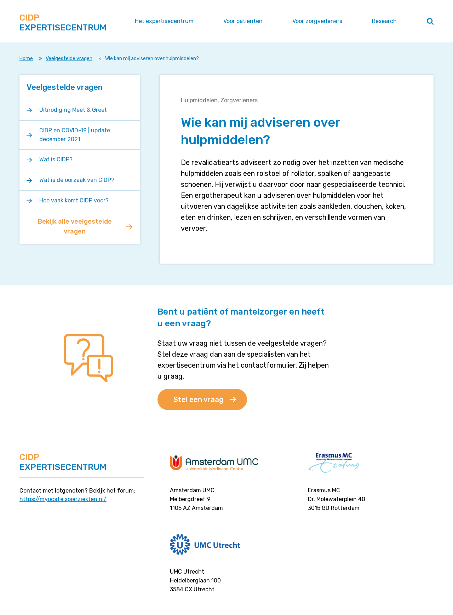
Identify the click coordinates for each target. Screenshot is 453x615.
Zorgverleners (239, 100)
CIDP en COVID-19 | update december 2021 (74, 135)
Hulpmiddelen (199, 100)
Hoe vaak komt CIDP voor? (74, 200)
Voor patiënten (243, 21)
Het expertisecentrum (164, 21)
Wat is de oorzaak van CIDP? (76, 180)
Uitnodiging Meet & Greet (73, 110)
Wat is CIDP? (56, 159)
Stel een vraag (198, 399)
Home (26, 59)
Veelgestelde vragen (69, 59)
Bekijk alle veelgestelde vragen (75, 226)
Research (384, 21)
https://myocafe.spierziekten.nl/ (63, 499)
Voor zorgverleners (317, 21)
